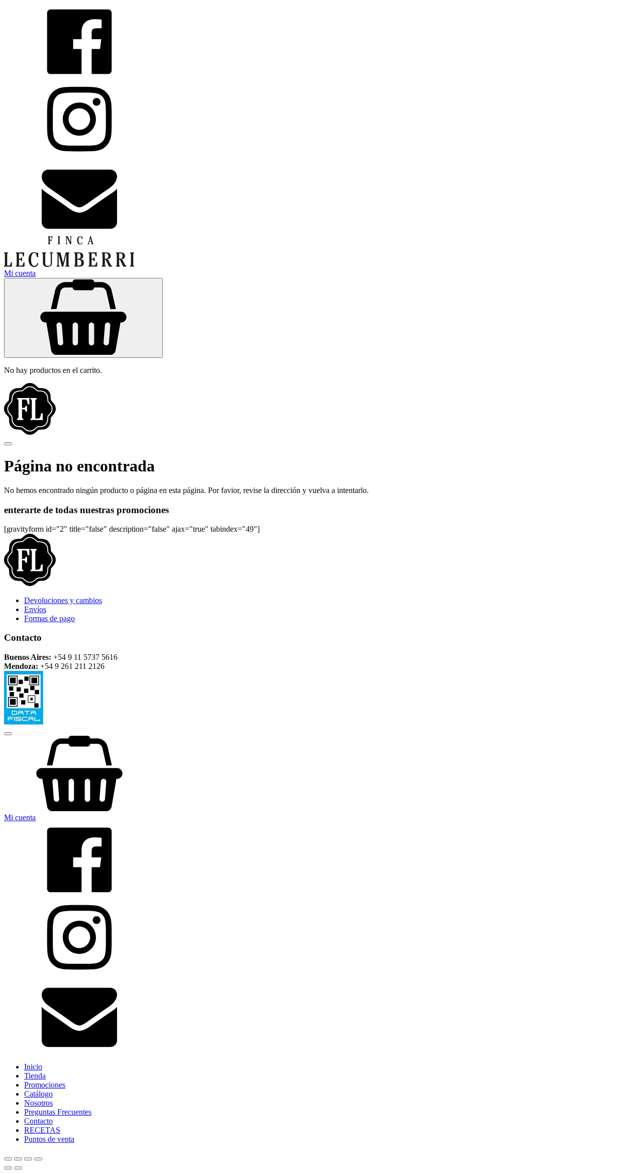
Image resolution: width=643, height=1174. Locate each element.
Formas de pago (49, 618)
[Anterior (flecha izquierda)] (8, 1167)
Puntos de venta (49, 1139)
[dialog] (321, 935)
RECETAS (42, 1130)
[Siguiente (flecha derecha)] (18, 1167)
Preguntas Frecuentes (57, 1112)
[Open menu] (8, 443)
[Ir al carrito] (321, 774)
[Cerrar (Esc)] (38, 1158)
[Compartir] (28, 1158)
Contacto (38, 1121)
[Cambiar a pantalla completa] (18, 1158)
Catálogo (38, 1094)
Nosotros (38, 1103)
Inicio (33, 1066)
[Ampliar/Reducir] (8, 1158)
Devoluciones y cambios (63, 600)
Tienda (35, 1075)
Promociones (44, 1085)
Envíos (35, 609)
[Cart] (83, 318)
